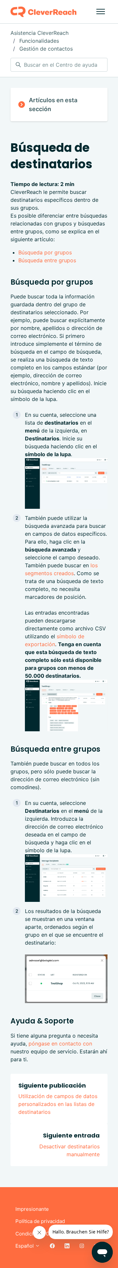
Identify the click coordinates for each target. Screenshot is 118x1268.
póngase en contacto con (60, 1043)
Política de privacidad (40, 1221)
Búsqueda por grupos (45, 252)
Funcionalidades (39, 40)
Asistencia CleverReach (39, 33)
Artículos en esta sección (53, 104)
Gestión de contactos (46, 48)
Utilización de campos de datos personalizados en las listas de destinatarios (57, 1104)
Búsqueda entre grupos (47, 260)
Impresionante (32, 1209)
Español (25, 1246)
